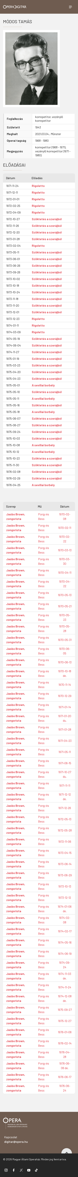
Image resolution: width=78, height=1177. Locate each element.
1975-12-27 (64, 1021)
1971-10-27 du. (64, 774)
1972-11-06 (64, 841)
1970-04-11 (64, 572)
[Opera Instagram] (6, 1170)
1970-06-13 (65, 662)
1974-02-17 (65, 931)
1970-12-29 (64, 696)
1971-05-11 (64, 752)
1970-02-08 (64, 516)
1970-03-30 (64, 561)
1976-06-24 (64, 1088)
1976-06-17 (64, 1077)
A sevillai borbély (43, 385)
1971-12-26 (64, 808)
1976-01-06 (65, 1032)
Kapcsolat (16, 1139)
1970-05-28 (64, 628)
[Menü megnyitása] (70, 6)
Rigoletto (38, 185)
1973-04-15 (65, 852)
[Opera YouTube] (29, 1170)
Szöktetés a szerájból (47, 219)
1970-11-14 (64, 684)
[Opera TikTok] (36, 1170)
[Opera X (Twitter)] (21, 1170)
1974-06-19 (65, 953)
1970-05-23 (64, 617)
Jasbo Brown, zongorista (15, 516)
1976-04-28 (64, 1054)
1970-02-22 (64, 539)
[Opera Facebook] (14, 1170)
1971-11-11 (64, 785)
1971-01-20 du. (64, 718)
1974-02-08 (64, 920)
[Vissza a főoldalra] (15, 1123)
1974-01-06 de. (65, 909)
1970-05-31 (65, 639)
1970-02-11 (64, 527)
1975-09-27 (65, 1009)
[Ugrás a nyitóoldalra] (15, 7)
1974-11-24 (64, 987)
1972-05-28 (65, 830)
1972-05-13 (64, 819)
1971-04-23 (65, 740)
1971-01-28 (64, 729)
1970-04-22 (64, 584)
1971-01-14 (64, 707)
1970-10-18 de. (64, 673)
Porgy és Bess (43, 516)
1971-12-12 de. (65, 797)
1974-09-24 (64, 965)
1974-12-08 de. (65, 998)
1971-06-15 (64, 763)
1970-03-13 (65, 550)
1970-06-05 (64, 651)
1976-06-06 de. (64, 1066)
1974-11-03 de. (64, 976)
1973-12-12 (64, 897)
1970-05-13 (65, 595)
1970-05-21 (65, 606)
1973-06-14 (65, 864)
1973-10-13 (64, 886)
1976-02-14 (65, 1043)
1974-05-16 (65, 942)
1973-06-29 (65, 875)
